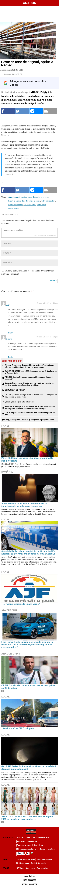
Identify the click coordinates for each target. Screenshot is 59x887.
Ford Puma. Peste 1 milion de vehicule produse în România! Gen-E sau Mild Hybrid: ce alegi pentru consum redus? (27, 644)
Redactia (20, 838)
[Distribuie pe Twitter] (22, 111)
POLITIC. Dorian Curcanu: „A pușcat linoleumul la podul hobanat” (29, 378)
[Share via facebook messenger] (36, 111)
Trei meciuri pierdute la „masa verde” (20, 604)
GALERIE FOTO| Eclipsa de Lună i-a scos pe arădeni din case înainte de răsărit (28, 767)
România (7, 472)
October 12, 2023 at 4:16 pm (47, 303)
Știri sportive (42, 868)
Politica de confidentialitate (37, 838)
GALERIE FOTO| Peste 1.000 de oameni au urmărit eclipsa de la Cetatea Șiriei (31, 372)
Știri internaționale (44, 859)
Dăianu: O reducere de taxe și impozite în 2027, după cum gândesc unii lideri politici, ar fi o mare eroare (29, 366)
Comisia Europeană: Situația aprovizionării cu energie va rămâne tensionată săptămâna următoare (29, 384)
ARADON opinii (10, 654)
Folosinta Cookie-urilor (27, 841)
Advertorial (10, 610)
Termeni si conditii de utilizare (30, 845)
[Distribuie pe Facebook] (8, 111)
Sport (6, 868)
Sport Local (30, 868)
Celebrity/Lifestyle (38, 863)
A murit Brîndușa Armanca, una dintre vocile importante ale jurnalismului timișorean (24, 504)
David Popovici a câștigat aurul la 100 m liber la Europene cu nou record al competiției (31, 396)
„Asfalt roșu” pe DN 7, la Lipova (17, 728)
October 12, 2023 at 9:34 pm (47, 337)
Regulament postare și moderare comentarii (36, 849)
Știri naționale (23, 863)
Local (5, 426)
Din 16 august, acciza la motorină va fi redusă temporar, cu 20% (30, 414)
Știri (5, 859)
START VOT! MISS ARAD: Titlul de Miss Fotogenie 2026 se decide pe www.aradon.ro (27, 817)
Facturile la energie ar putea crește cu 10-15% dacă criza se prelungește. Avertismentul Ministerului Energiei (30, 408)
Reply (10, 333)
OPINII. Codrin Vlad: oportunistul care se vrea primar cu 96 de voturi (28, 686)
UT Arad (20, 868)
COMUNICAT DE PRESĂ (15, 390)
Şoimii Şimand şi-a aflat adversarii (19, 402)
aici (32, 291)
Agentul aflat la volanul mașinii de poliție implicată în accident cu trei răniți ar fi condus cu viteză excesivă (28, 552)
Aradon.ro (8, 838)
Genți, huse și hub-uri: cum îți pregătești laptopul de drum (29, 420)
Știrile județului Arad (26, 859)
